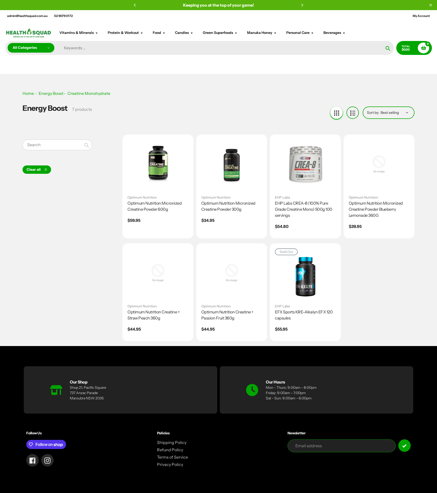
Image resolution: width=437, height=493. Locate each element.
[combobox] (57, 145)
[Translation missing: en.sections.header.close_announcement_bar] (430, 5)
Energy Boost (51, 93)
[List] (352, 112)
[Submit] (404, 445)
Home (28, 93)
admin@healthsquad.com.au (27, 16)
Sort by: (373, 112)
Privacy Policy (170, 464)
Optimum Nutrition (142, 197)
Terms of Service (172, 457)
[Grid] (336, 112)
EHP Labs (282, 197)
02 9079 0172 (63, 16)
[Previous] (135, 5)
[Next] (301, 5)
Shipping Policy (171, 442)
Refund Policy (170, 449)
